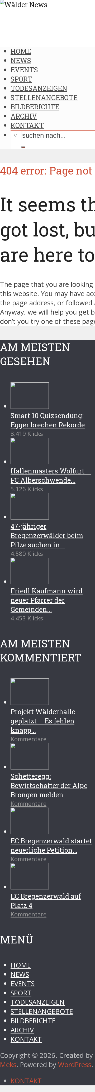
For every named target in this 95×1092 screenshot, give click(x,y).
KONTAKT (27, 125)
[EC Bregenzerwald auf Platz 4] (30, 887)
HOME (21, 51)
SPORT (21, 78)
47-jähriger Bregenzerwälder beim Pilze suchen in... (47, 535)
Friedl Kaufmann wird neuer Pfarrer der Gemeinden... (47, 600)
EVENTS (24, 69)
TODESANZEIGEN (39, 88)
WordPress (74, 1064)
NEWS (21, 60)
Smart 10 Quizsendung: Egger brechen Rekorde (48, 420)
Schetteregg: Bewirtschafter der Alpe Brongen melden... (49, 785)
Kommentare (28, 739)
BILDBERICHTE (35, 106)
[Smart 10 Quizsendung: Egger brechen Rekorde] (30, 406)
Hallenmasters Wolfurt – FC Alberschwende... (51, 475)
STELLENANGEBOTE (44, 97)
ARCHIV (24, 115)
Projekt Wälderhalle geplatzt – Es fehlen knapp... (43, 721)
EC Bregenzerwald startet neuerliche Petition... (51, 845)
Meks (8, 1064)
